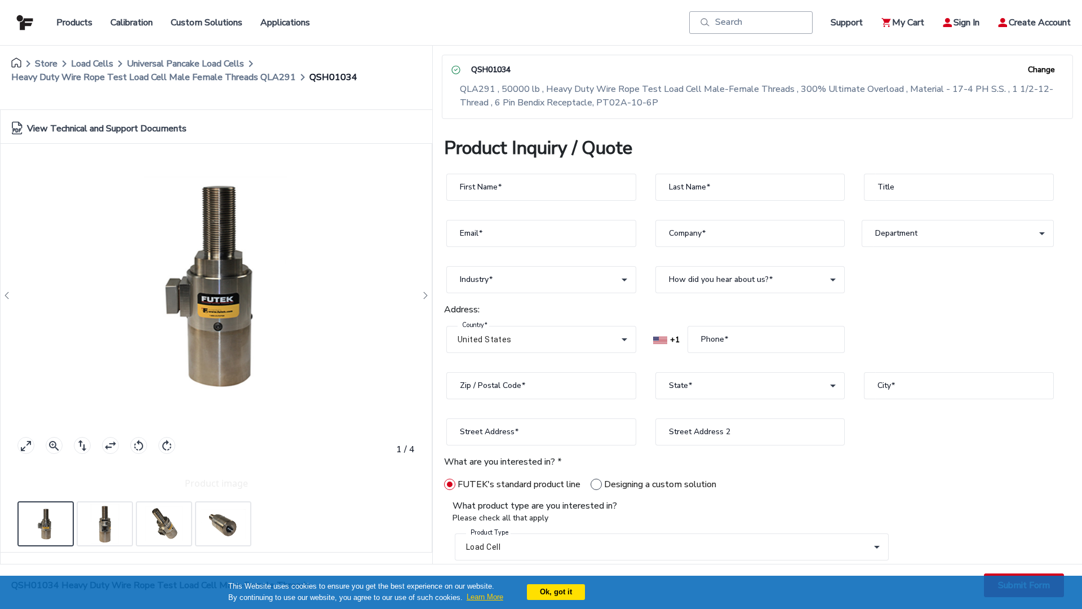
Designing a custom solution (660, 484)
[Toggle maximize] (25, 445)
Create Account (1040, 22)
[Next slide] (422, 296)
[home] (16, 63)
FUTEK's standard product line (519, 484)
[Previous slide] (10, 296)
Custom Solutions (206, 22)
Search (728, 22)
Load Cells (92, 64)
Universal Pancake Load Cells (185, 64)
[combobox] (958, 233)
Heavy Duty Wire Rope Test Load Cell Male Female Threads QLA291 (153, 77)
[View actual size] (54, 445)
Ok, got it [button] (556, 592)
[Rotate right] (166, 445)
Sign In (966, 22)
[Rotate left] (138, 445)
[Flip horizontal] (110, 445)
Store (46, 64)
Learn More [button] (485, 597)
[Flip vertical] (82, 445)
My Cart (908, 22)
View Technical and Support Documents (107, 128)
